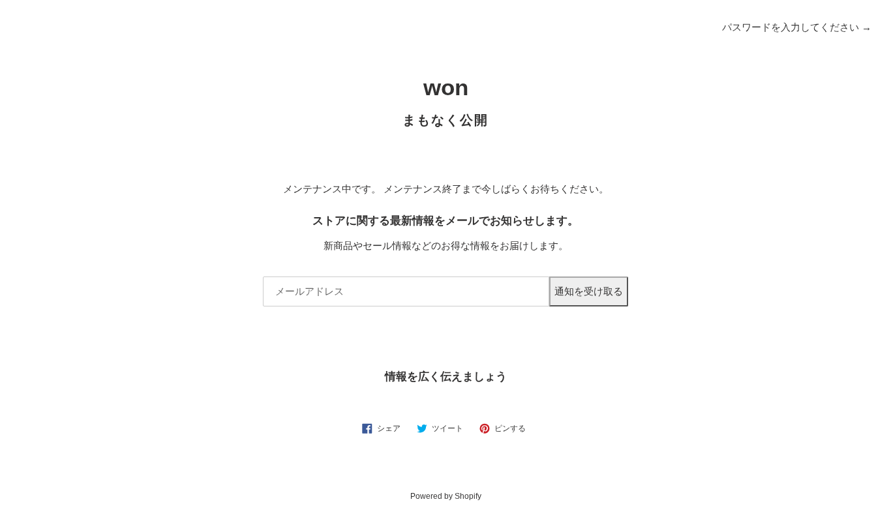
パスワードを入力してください (796, 27)
